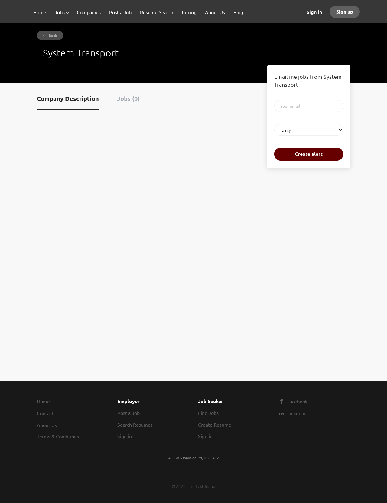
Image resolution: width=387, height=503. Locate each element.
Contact (45, 413)
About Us (47, 425)
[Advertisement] (285, 268)
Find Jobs (208, 413)
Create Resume (214, 424)
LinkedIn (296, 413)
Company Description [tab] (68, 98)
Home (43, 401)
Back (52, 35)
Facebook (297, 401)
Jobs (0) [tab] (128, 98)
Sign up (344, 11)
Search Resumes (135, 424)
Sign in (314, 12)
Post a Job (128, 413)
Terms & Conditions (58, 436)
